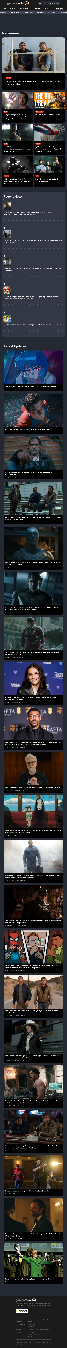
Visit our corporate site (43, 1305)
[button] (56, 3)
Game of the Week (15, 12)
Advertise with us (33, 1329)
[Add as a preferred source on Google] (22, 1311)
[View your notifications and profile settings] (50, 3)
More (46, 8)
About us (19, 1329)
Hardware (37, 8)
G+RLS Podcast (41, 12)
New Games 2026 (28, 12)
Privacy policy (43, 1319)
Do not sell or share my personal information (33, 1334)
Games (12, 8)
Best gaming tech (52, 12)
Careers (41, 1324)
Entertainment (24, 8)
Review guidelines (45, 1329)
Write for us (19, 1332)
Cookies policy (20, 1324)
